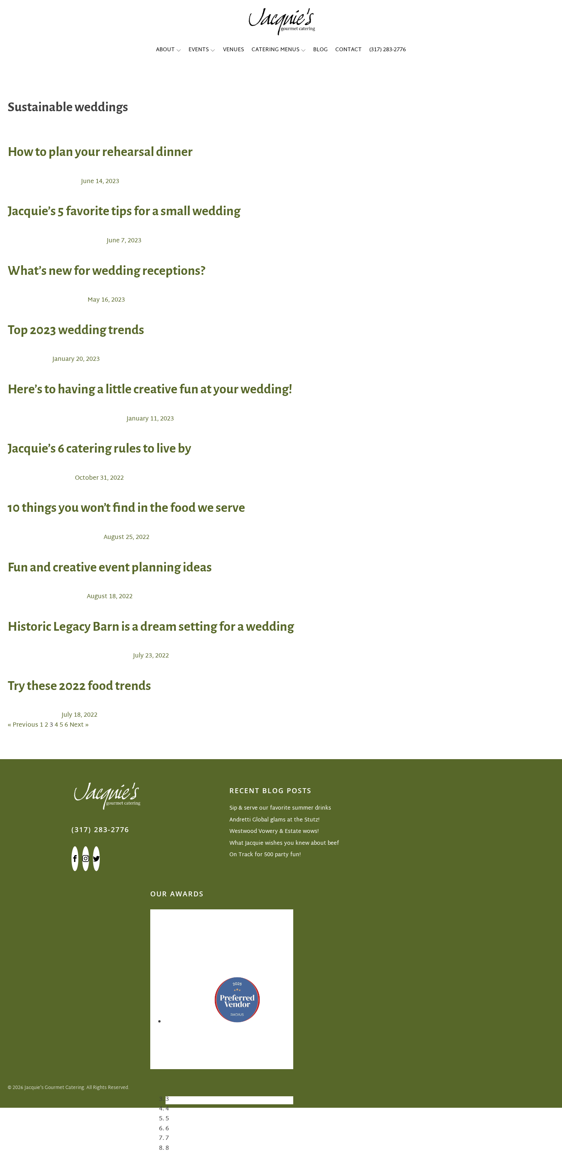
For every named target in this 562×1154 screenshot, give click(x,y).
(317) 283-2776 (387, 50)
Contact (348, 50)
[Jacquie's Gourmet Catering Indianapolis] (281, 21)
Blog (320, 50)
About (165, 50)
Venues (233, 50)
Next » (79, 725)
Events (198, 50)
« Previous (23, 725)
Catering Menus (275, 50)
